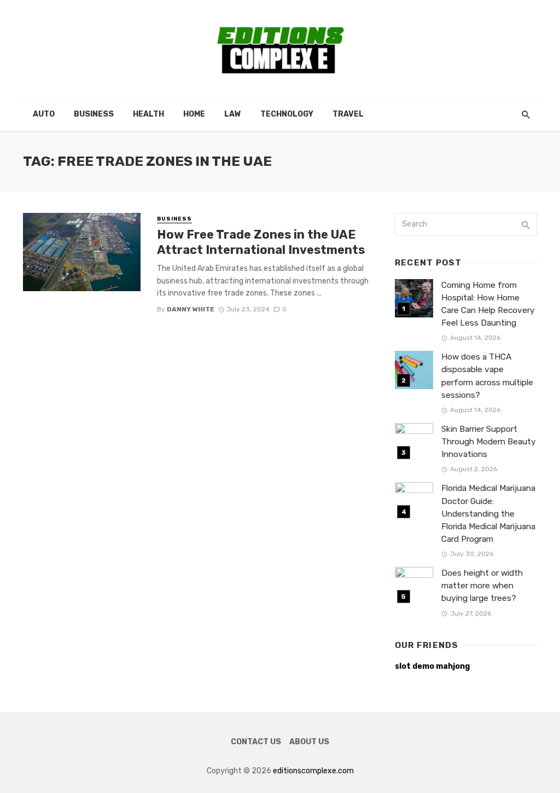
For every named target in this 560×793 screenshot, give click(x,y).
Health (148, 114)
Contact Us (256, 741)
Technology (286, 114)
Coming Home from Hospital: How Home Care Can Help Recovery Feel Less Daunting (488, 304)
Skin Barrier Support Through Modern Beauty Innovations (488, 441)
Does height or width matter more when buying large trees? (482, 585)
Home (194, 114)
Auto (44, 114)
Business (94, 114)
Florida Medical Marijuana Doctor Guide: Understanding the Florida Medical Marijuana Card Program (488, 513)
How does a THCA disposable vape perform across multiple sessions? (487, 376)
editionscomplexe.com (313, 770)
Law (232, 114)
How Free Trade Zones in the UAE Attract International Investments (261, 242)
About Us (309, 741)
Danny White (190, 309)
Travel (348, 114)
